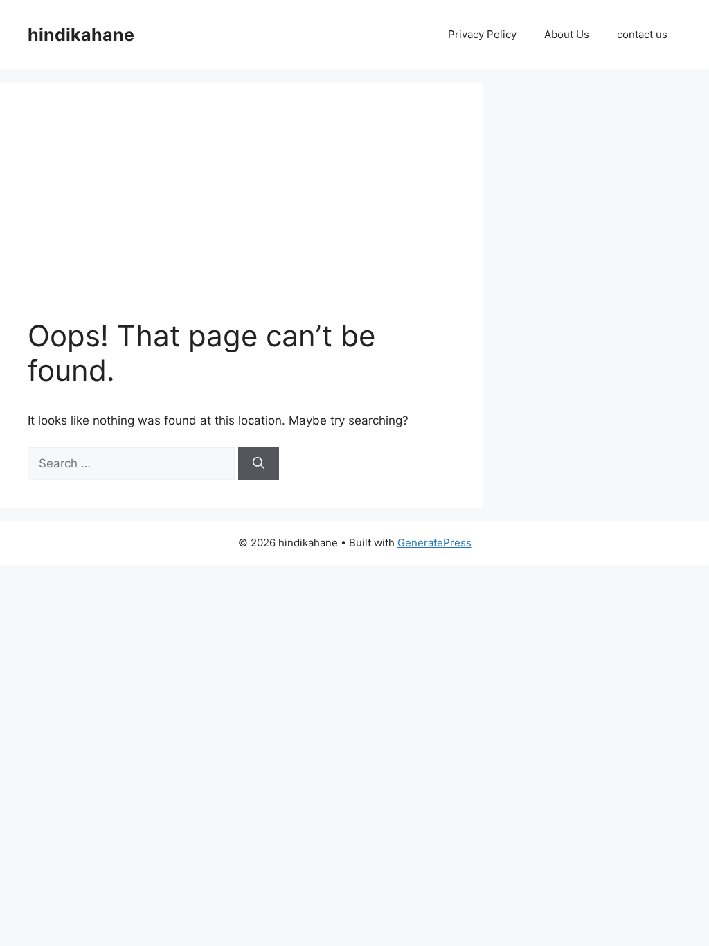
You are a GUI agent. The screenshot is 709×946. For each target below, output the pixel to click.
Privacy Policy (482, 34)
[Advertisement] (276, 215)
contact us (642, 34)
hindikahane (81, 34)
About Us (566, 34)
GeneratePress (434, 542)
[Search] (258, 464)
